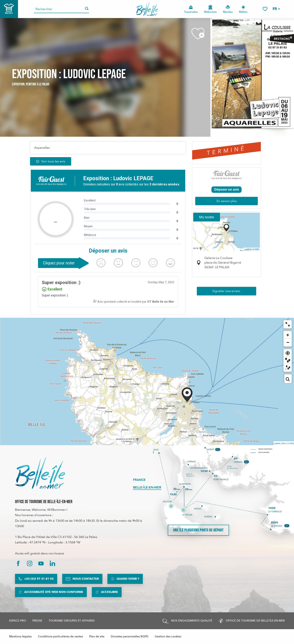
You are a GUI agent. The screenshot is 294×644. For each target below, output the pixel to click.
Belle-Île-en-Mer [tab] (147, 487)
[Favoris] (265, 9)
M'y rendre (206, 217)
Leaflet (247, 249)
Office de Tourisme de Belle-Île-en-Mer (43, 501)
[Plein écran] (287, 324)
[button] (276, 8)
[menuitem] (147, 9)
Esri (284, 443)
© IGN (256, 249)
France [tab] (139, 479)
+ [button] (287, 335)
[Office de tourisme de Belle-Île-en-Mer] (40, 473)
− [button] (287, 342)
